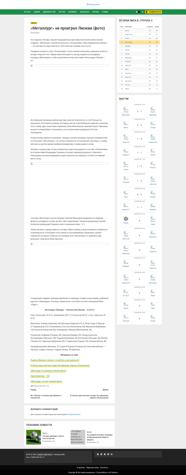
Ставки (105, 12)
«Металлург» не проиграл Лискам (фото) (48, 371)
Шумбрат (128, 46)
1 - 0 (139, 139)
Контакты (104, 468)
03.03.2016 (35, 33)
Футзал (62, 12)
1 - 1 (139, 153)
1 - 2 (139, 181)
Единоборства (49, 12)
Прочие (95, 12)
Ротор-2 (127, 85)
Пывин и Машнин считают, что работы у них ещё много (55, 360)
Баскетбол (84, 12)
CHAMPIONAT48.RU (44, 454)
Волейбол (72, 12)
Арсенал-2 (128, 81)
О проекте (81, 468)
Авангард (128, 58)
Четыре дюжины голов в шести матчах (53, 437)
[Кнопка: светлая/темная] (138, 12)
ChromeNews (102, 472)
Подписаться (155, 12)
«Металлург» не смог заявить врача (46, 381)
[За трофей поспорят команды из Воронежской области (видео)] (78, 437)
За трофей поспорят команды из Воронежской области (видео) (99, 437)
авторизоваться (73, 414)
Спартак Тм (128, 34)
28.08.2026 (47, 441)
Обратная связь (92, 468)
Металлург (128, 42)
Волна (127, 30)
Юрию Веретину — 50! (40, 376)
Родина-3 (128, 61)
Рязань (127, 50)
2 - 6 (139, 125)
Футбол (27, 12)
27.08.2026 (92, 442)
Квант (127, 88)
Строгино (128, 73)
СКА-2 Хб (128, 65)
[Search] (142, 12)
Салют (127, 38)
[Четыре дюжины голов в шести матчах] (33, 437)
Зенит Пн (128, 77)
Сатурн (127, 54)
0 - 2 (139, 195)
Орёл (127, 69)
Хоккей (37, 12)
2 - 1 (139, 112)
